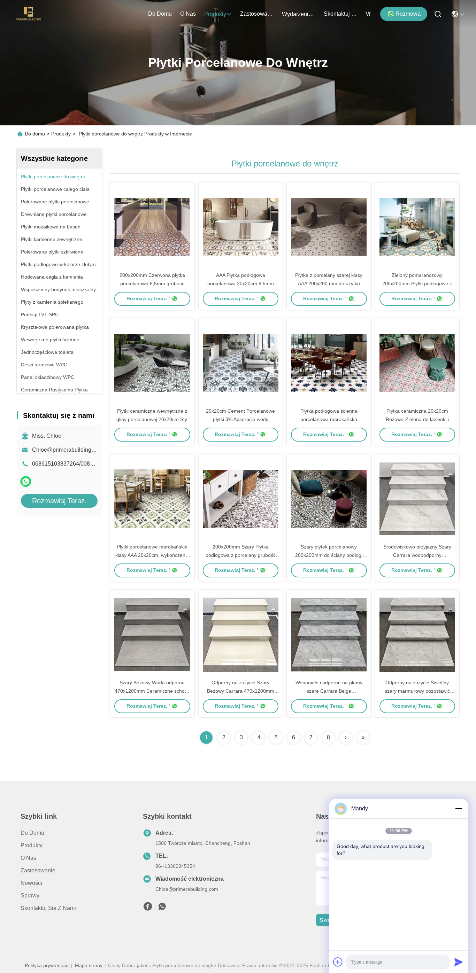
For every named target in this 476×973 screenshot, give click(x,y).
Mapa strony (88, 965)
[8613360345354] (162, 908)
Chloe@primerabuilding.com (67, 450)
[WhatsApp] (26, 481)
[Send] (458, 962)
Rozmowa (408, 14)
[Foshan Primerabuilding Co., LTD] (28, 14)
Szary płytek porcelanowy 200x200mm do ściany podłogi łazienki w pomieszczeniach (328, 555)
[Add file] (338, 962)
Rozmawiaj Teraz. (59, 501)
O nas (188, 14)
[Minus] (458, 808)
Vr (368, 14)
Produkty (215, 14)
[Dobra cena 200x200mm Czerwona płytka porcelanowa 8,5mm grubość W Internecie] (152, 227)
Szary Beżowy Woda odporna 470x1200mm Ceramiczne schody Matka (152, 691)
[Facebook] (148, 908)
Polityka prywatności (47, 965)
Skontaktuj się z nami (340, 14)
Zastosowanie (257, 14)
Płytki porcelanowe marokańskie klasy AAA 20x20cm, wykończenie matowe (152, 555)
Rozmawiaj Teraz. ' (148, 298)
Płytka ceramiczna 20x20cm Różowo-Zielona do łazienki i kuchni (417, 419)
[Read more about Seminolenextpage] (345, 737)
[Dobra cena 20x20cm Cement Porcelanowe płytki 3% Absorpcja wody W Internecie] (241, 362)
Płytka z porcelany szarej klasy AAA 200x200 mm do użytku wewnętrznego (328, 283)
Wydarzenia (297, 14)
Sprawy (30, 895)
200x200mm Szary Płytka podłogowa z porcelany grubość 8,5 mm (241, 555)
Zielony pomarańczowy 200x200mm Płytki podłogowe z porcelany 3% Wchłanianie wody (417, 283)
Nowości (31, 883)
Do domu (160, 14)
